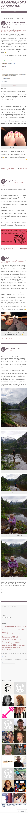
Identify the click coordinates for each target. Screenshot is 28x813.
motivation (15, 30)
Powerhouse (3, 170)
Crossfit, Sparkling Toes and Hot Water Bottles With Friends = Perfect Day (14, 25)
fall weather (16, 29)
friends (2, 169)
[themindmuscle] (8, 774)
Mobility (23, 182)
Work (6, 185)
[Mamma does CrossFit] (20, 799)
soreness (5, 31)
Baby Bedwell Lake (6, 597)
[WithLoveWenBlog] (8, 762)
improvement (4, 30)
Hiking (11, 350)
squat (18, 183)
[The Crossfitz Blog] (8, 750)
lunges (5, 169)
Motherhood (9, 30)
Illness (14, 635)
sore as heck (4, 248)
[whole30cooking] (8, 737)
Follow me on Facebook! (9, 607)
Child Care (7, 29)
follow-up (11, 633)
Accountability (13, 182)
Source (14, 85)
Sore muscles (9, 170)
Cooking (13, 630)
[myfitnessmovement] (20, 762)
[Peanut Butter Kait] (20, 750)
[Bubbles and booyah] (20, 701)
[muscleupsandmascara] (8, 725)
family (20, 29)
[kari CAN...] (20, 688)
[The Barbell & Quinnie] (8, 701)
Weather (19, 647)
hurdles (10, 635)
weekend (13, 31)
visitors (9, 31)
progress (22, 261)
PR (13, 642)
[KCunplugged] (8, 799)
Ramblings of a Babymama (13, 4)
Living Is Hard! (11, 181)
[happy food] (20, 737)
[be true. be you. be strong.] (20, 774)
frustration (16, 633)
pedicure (14, 169)
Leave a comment (23, 168)
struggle (2, 185)
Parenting (23, 30)
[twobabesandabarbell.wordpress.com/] (8, 713)
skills (2, 31)
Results (2, 262)
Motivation (8, 338)
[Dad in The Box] (20, 786)
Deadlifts (13, 168)
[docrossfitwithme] (20, 725)
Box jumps (4, 168)
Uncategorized (11, 647)
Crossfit (11, 29)
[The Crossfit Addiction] (8, 786)
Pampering (9, 169)
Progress (13, 338)
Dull (7, 258)
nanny (19, 30)
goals (7, 261)
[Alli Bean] (20, 713)
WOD (16, 31)
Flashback (23, 260)
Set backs (10, 645)
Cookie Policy (4, 807)
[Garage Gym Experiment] (8, 688)
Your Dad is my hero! (13, 349)
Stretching (22, 183)
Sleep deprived (9, 183)
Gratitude (5, 635)
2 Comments (24, 248)
